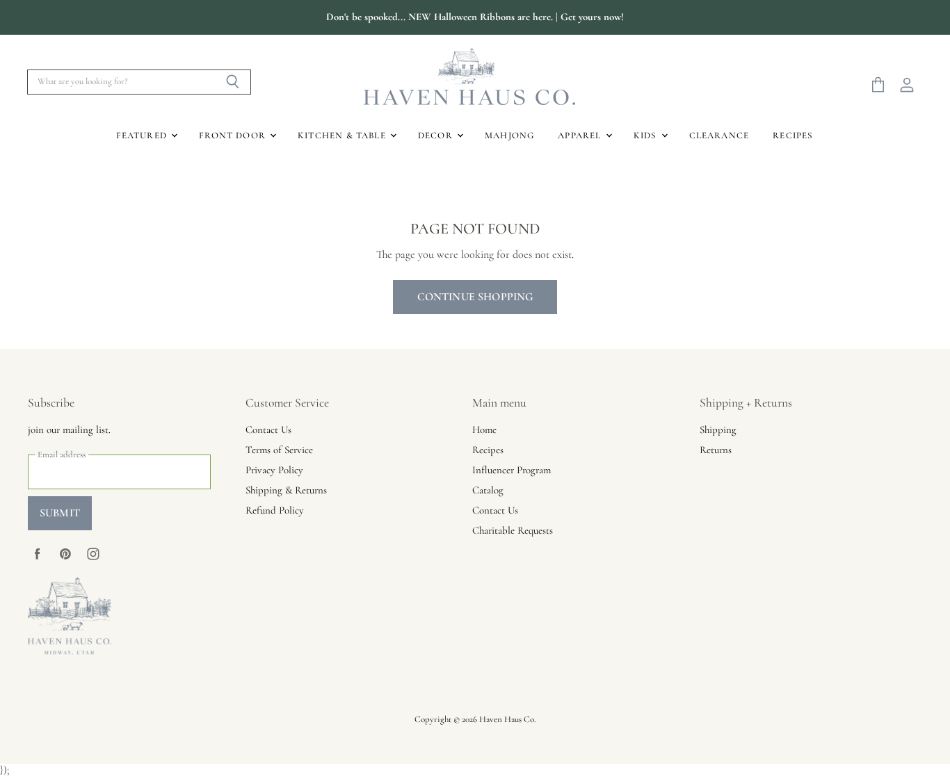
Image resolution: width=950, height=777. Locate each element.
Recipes (488, 449)
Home (484, 429)
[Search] (232, 82)
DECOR (437, 135)
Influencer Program (511, 470)
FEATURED (143, 135)
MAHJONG (509, 135)
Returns (716, 449)
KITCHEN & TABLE (343, 135)
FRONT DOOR (233, 135)
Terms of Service (279, 449)
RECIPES (793, 135)
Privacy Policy (274, 470)
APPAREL (581, 135)
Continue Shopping (475, 297)
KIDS (647, 135)
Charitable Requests (512, 530)
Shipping (718, 429)
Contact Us (268, 429)
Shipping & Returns (286, 490)
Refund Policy (274, 510)
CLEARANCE (719, 135)
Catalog (488, 490)
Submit (60, 513)
